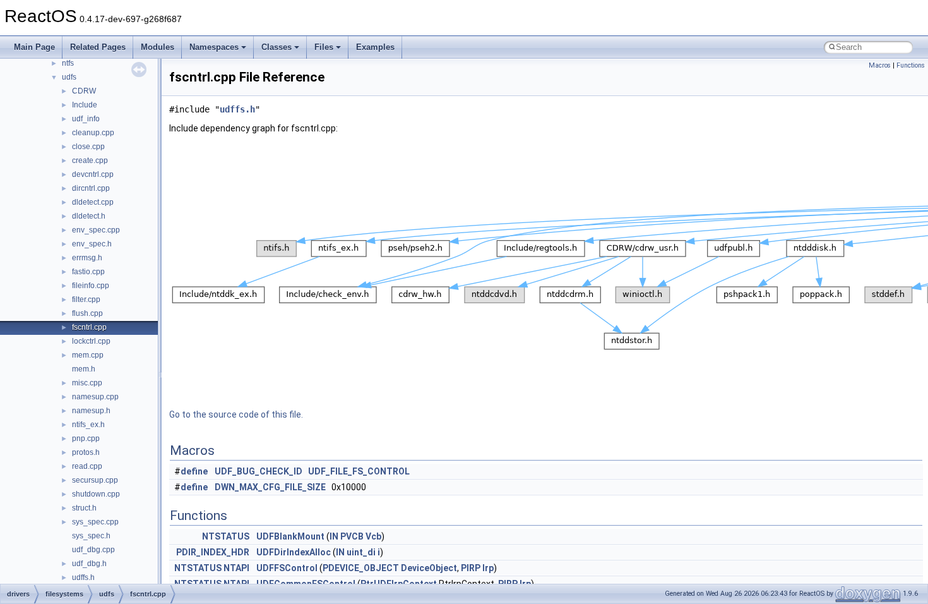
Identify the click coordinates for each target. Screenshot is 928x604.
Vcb (373, 536)
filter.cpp (86, 299)
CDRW (84, 91)
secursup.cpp (95, 480)
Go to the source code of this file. (236, 414)
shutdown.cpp (96, 494)
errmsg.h (87, 257)
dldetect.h (88, 216)
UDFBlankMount (290, 536)
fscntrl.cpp (89, 327)
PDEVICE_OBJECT (361, 568)
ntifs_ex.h (88, 424)
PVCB (352, 536)
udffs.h (83, 577)
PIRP (470, 568)
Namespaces (214, 47)
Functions (910, 65)
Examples (375, 47)
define (194, 471)
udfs (69, 77)
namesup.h (91, 410)
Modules (157, 47)
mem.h (83, 369)
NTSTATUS (225, 536)
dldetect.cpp (93, 202)
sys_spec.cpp (95, 521)
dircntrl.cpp (91, 188)
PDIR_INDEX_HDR (212, 552)
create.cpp (90, 160)
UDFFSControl (287, 568)
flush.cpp (87, 313)
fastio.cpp (88, 271)
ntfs (68, 63)
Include (84, 104)
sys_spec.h (91, 535)
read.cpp (87, 466)
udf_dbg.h (89, 563)
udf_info (86, 118)
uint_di (361, 552)
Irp (488, 568)
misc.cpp (87, 382)
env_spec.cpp (96, 230)
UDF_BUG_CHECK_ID (258, 471)
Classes (276, 47)
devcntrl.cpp (93, 174)
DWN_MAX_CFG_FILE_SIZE (270, 487)
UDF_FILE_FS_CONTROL (359, 471)
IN (334, 536)
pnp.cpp (86, 438)
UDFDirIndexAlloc (293, 552)
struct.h (84, 508)
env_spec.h (92, 243)
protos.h (86, 452)
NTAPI (236, 568)
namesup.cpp (95, 396)
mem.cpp (88, 355)
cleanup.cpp (93, 132)
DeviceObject (429, 568)
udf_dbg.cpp (93, 549)
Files (323, 47)
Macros (880, 65)
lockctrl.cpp (91, 341)
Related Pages (98, 47)
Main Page (34, 47)
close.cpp (88, 146)
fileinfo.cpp (90, 285)
